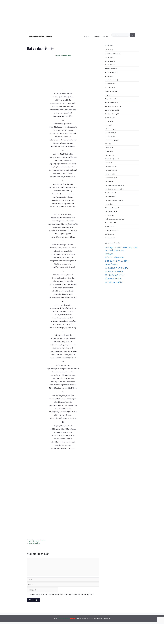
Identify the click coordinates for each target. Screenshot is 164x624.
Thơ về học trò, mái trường (113, 189)
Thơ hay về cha (109, 166)
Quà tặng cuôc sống (111, 114)
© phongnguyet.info (63, 618)
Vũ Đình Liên (108, 226)
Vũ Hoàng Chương (110, 230)
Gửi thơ (105, 36)
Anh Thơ (107, 50)
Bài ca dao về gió (34, 542)
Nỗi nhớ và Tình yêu (111, 110)
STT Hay (107, 125)
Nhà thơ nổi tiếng (110, 102)
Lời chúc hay (108, 83)
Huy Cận (107, 76)
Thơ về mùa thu (109, 193)
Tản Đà (107, 147)
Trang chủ (86, 36)
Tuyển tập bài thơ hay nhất (113, 219)
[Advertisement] (82, 15)
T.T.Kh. (107, 144)
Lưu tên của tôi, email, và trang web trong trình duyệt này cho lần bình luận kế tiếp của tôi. (62, 594)
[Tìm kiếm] (132, 35)
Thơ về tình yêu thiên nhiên (113, 200)
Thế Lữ (107, 162)
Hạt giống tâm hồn (110, 68)
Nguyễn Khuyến (109, 99)
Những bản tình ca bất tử (112, 106)
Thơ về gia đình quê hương (37, 540)
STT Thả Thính (109, 132)
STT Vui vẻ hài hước (111, 140)
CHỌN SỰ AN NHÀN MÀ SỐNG (117, 261)
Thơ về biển (108, 181)
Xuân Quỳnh (108, 238)
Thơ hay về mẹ (109, 170)
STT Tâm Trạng (109, 129)
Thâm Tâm (108, 155)
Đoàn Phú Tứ (109, 61)
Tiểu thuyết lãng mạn (111, 208)
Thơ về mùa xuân (110, 196)
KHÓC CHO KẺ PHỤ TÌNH (114, 257)
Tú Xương (108, 215)
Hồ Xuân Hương (109, 72)
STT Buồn (108, 121)
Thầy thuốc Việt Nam (111, 159)
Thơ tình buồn (109, 177)
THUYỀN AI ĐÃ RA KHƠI (114, 272)
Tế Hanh (107, 151)
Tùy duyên (109, 254)
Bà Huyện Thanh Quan (111, 53)
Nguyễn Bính (108, 95)
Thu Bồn (107, 204)
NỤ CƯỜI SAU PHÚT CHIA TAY (116, 268)
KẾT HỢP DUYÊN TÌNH (113, 279)
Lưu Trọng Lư (109, 87)
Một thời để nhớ (109, 91)
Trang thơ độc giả (110, 211)
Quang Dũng (108, 117)
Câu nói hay (108, 57)
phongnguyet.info (40, 36)
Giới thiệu (96, 36)
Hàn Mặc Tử (108, 65)
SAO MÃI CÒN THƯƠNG (114, 282)
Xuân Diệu (108, 234)
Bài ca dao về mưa (34, 543)
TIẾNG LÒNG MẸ (111, 264)
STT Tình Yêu (109, 136)
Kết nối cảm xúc (109, 80)
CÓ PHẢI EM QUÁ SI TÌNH (114, 275)
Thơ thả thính (109, 174)
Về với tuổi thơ (109, 223)
